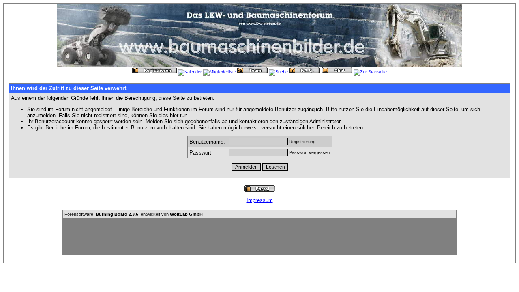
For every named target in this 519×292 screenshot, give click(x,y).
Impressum (260, 200)
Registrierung (302, 141)
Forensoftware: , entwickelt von (133, 214)
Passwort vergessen (309, 152)
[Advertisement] (259, 237)
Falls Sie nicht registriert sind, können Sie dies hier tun (123, 115)
